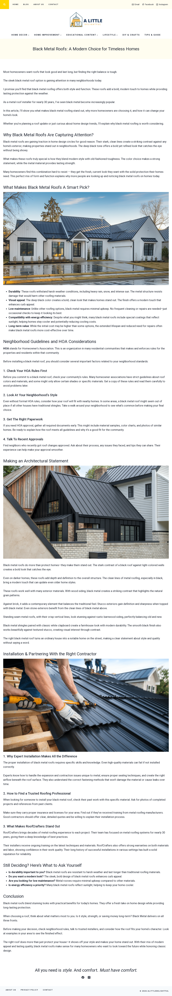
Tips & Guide (152, 35)
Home (16, 4)
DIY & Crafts (131, 35)
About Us (38, 4)
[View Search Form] (4, 4)
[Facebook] (83, 977)
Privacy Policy (29, 990)
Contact (53, 4)
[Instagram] (89, 977)
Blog (26, 4)
